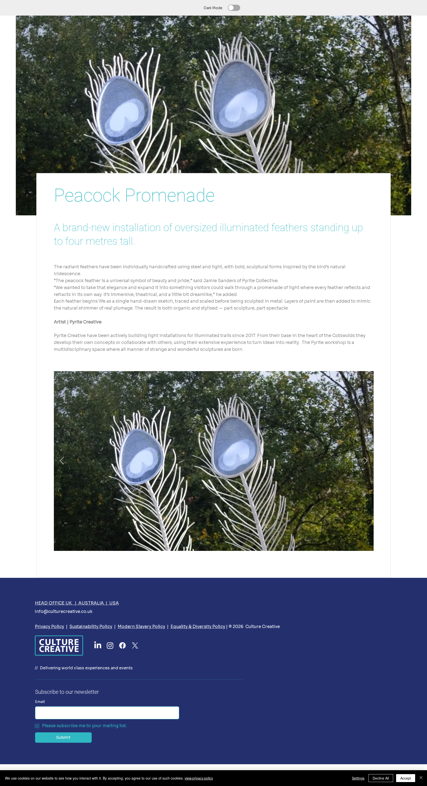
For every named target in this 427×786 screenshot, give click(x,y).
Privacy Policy (49, 626)
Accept (405, 778)
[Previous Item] (62, 461)
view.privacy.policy (199, 778)
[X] (135, 645)
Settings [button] (358, 778)
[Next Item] (365, 461)
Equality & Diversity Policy (198, 626)
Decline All (381, 778)
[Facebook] (122, 645)
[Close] (421, 778)
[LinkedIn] (97, 645)
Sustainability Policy (90, 626)
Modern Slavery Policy (141, 626)
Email (40, 701)
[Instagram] (110, 645)
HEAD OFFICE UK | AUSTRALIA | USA (77, 603)
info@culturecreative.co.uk (63, 611)
